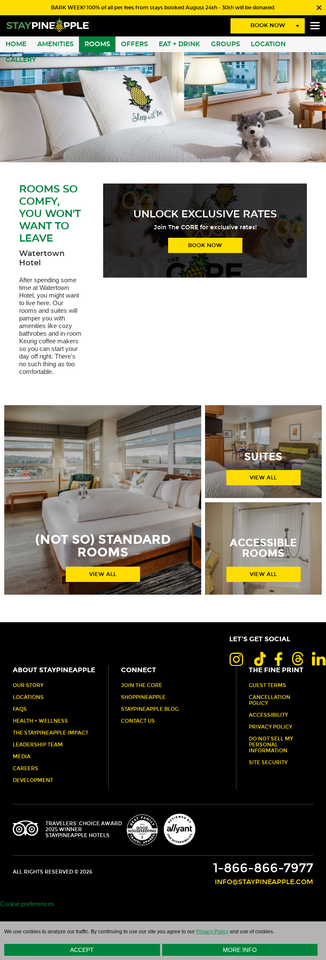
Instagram (236, 658)
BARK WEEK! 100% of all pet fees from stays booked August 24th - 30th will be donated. (163, 7)
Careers (25, 768)
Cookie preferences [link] (27, 903)
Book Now (267, 25)
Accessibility (268, 715)
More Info (240, 949)
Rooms (97, 44)
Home (16, 44)
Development (33, 780)
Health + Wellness (40, 721)
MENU (315, 25)
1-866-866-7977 (263, 868)
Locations (28, 697)
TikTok (259, 658)
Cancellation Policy (269, 700)
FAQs (20, 709)
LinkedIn (319, 658)
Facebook (278, 658)
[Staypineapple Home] (47, 25)
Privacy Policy (270, 727)
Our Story (28, 685)
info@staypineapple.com (264, 882)
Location (268, 44)
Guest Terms (267, 685)
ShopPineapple (143, 697)
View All (102, 574)
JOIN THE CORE (141, 685)
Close (318, 7)
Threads (297, 658)
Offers (134, 44)
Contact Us (138, 721)
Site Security (268, 762)
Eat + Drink (179, 44)
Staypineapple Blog (150, 709)
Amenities (55, 44)
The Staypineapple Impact (50, 733)
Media (22, 757)
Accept (82, 949)
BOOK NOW (205, 245)
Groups (225, 44)
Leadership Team (38, 745)
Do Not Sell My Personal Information (271, 745)
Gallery (21, 60)
